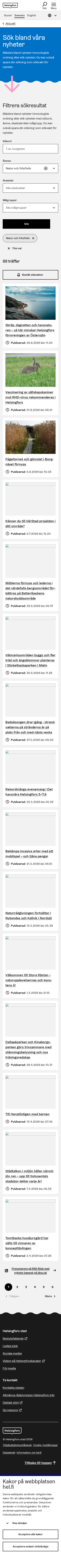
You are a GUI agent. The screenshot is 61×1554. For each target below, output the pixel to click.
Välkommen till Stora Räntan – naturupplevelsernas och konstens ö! (28, 980)
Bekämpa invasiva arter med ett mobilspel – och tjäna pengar (29, 853)
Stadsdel (8, 180)
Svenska (19, 15)
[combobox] (30, 168)
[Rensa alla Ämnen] (46, 168)
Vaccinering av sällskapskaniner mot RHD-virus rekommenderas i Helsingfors (30, 397)
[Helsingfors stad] (12, 1431)
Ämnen (7, 161)
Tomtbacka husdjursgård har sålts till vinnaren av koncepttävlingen (26, 1243)
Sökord (7, 141)
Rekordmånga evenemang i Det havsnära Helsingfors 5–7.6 (29, 791)
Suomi (8, 15)
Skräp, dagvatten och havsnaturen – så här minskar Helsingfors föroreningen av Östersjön (29, 330)
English (31, 15)
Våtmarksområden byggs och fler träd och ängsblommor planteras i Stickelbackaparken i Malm (30, 660)
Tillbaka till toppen (38, 1463)
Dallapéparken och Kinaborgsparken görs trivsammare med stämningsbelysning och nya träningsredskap (28, 1049)
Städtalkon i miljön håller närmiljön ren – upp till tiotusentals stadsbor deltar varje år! (29, 1176)
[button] (20, 238)
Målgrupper (10, 200)
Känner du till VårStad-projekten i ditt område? (30, 523)
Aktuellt (10, 23)
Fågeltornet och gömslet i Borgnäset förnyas (29, 461)
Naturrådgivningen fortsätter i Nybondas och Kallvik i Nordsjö (28, 915)
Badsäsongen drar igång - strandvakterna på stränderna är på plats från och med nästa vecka (30, 727)
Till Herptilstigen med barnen (27, 1114)
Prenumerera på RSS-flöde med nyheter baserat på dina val (30, 1270)
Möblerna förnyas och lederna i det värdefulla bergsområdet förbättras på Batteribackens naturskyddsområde (30, 591)
